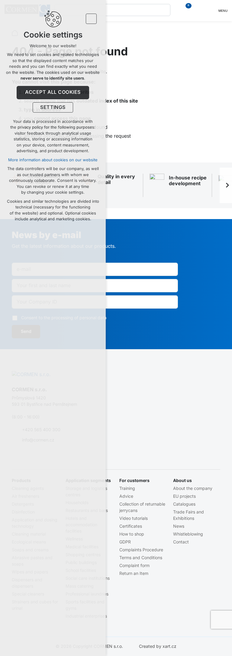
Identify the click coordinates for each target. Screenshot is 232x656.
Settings (53, 107)
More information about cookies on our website (53, 160)
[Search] (112, 10)
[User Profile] (199, 11)
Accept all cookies (53, 92)
